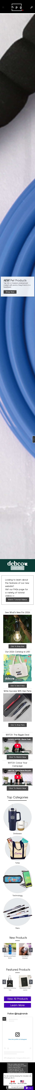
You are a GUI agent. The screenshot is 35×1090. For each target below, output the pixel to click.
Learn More (17, 1005)
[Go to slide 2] (31, 950)
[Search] (32, 7)
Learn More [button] (17, 568)
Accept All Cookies (17, 1087)
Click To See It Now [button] (17, 686)
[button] (9, 292)
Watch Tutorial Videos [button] (17, 599)
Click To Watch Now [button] (17, 757)
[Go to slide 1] (4, 950)
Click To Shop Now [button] (17, 646)
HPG (5, 1058)
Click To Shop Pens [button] (17, 725)
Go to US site (22, 1083)
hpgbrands (12, 1058)
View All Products (17, 998)
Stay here (12, 1083)
